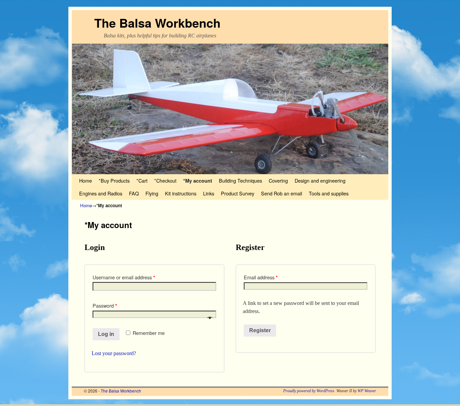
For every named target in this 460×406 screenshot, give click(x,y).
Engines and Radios (100, 193)
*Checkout (165, 180)
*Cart (141, 180)
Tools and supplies (329, 193)
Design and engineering (320, 180)
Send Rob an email (281, 193)
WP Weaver (367, 390)
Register (260, 330)
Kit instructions (180, 193)
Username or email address (124, 277)
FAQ (134, 193)
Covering (278, 180)
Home (85, 180)
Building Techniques (240, 180)
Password (105, 305)
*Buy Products (114, 180)
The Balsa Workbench (157, 22)
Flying (151, 193)
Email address (261, 277)
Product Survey (237, 193)
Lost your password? (114, 353)
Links (208, 193)
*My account (197, 180)
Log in (106, 334)
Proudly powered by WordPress (308, 390)
